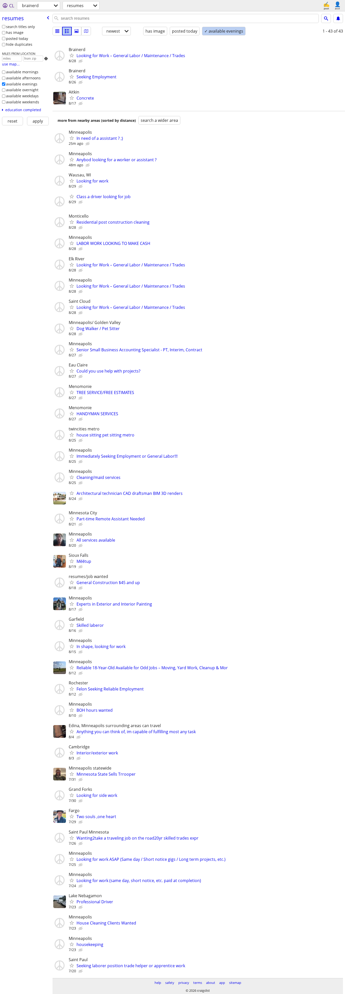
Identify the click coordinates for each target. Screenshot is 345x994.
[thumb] (67, 31)
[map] (86, 31)
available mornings (22, 72)
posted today (17, 38)
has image (14, 32)
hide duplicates (19, 44)
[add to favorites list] (72, 55)
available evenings (21, 84)
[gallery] (76, 31)
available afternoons (23, 78)
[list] (57, 31)
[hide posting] (81, 61)
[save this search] (338, 18)
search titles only (20, 26)
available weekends (22, 102)
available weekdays (22, 96)
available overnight (22, 89)
